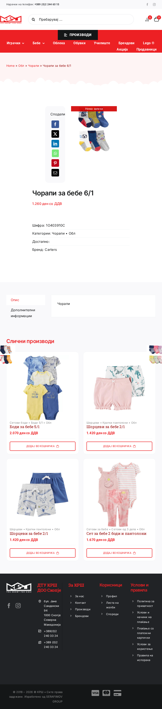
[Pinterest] (55, 163)
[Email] (55, 173)
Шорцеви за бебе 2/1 (105, 426)
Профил (111, 596)
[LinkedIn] (55, 143)
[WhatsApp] (55, 153)
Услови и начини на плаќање (144, 617)
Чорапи (58, 233)
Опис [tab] (15, 300)
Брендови (82, 616)
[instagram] (154, 4)
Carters (51, 249)
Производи (82, 609)
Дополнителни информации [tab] (23, 313)
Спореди (112, 614)
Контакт (80, 602)
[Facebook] (55, 124)
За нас (79, 596)
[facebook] (147, 4)
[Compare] (148, 19)
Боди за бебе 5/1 (24, 426)
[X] (55, 134)
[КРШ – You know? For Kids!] (11, 17)
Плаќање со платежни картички (145, 633)
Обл (72, 233)
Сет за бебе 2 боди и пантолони (116, 533)
